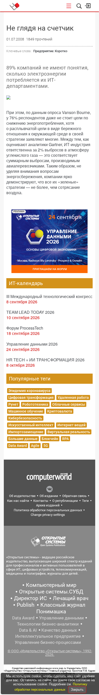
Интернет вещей (71, 425)
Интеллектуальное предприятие (48, 636)
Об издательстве (22, 496)
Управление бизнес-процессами (48, 642)
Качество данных (59, 630)
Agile (35, 446)
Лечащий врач (70, 598)
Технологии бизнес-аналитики (48, 624)
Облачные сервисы (68, 404)
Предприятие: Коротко (50, 51)
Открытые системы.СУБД (51, 592)
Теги (85, 501)
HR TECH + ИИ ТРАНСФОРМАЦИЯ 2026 (45, 360)
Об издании (49, 496)
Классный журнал (62, 605)
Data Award (17, 446)
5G (45, 446)
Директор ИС (30, 598)
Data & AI (28, 630)
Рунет (13, 404)
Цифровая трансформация (31, 397)
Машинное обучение (25, 411)
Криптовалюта (59, 411)
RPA (65, 439)
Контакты (40, 501)
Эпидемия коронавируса (29, 391)
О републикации (65, 501)
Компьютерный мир (51, 585)
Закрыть (77, 689)
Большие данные (23, 439)
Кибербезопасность (25, 418)
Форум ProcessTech (24, 328)
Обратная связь (74, 496)
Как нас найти (18, 501)
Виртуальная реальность (68, 432)
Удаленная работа (73, 397)
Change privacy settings (48, 515)
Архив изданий (48, 505)
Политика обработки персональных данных (48, 510)
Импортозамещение (25, 432)
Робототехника (35, 404)
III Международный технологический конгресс (49, 296)
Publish (26, 605)
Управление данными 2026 (32, 344)
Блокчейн (50, 439)
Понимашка (51, 611)
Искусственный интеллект (30, 425)
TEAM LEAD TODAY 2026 (30, 312)
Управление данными (61, 617)
